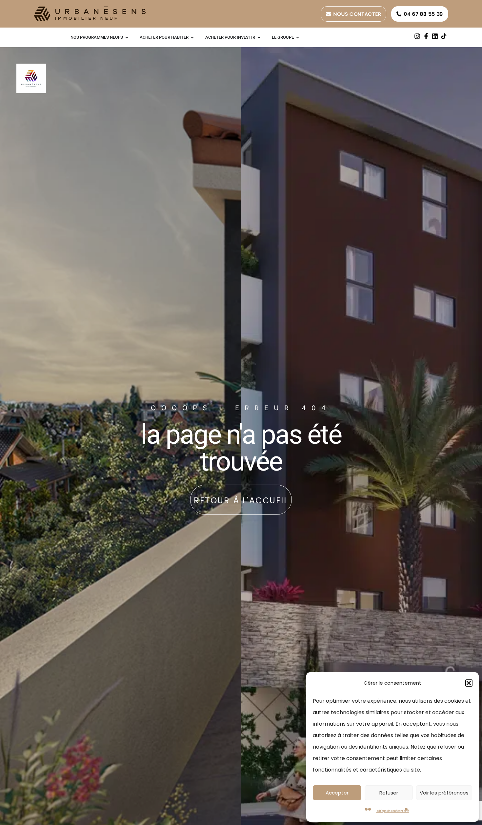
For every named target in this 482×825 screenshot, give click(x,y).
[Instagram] (417, 36)
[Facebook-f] (426, 36)
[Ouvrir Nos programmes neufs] (127, 37)
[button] (469, 683)
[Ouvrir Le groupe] (297, 37)
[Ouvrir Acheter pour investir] (259, 37)
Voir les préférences (444, 792)
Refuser (388, 792)
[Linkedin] (435, 36)
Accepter (337, 792)
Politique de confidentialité (392, 811)
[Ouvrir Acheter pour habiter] (192, 37)
